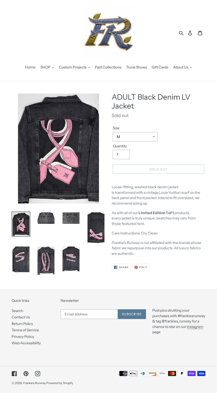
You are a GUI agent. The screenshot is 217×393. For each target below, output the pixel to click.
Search (17, 311)
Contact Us (21, 317)
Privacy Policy (23, 336)
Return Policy (22, 324)
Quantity (120, 146)
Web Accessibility (26, 343)
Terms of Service (25, 330)
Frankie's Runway (34, 383)
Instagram (195, 327)
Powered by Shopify (59, 383)
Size (116, 128)
